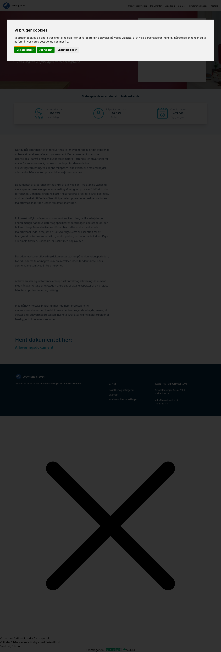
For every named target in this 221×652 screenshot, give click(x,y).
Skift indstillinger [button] (67, 49)
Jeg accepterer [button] (25, 49)
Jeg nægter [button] (45, 49)
